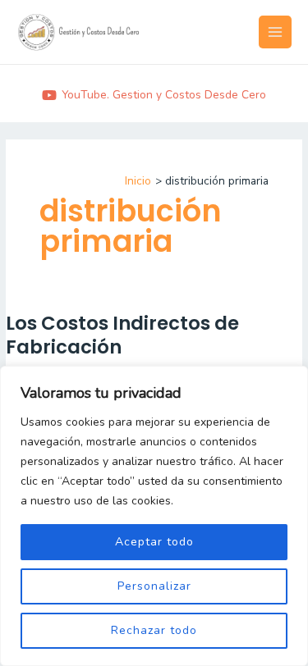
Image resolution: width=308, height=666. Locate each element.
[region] (154, 516)
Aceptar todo (154, 542)
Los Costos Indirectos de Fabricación (122, 335)
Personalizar (154, 586)
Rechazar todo (154, 630)
